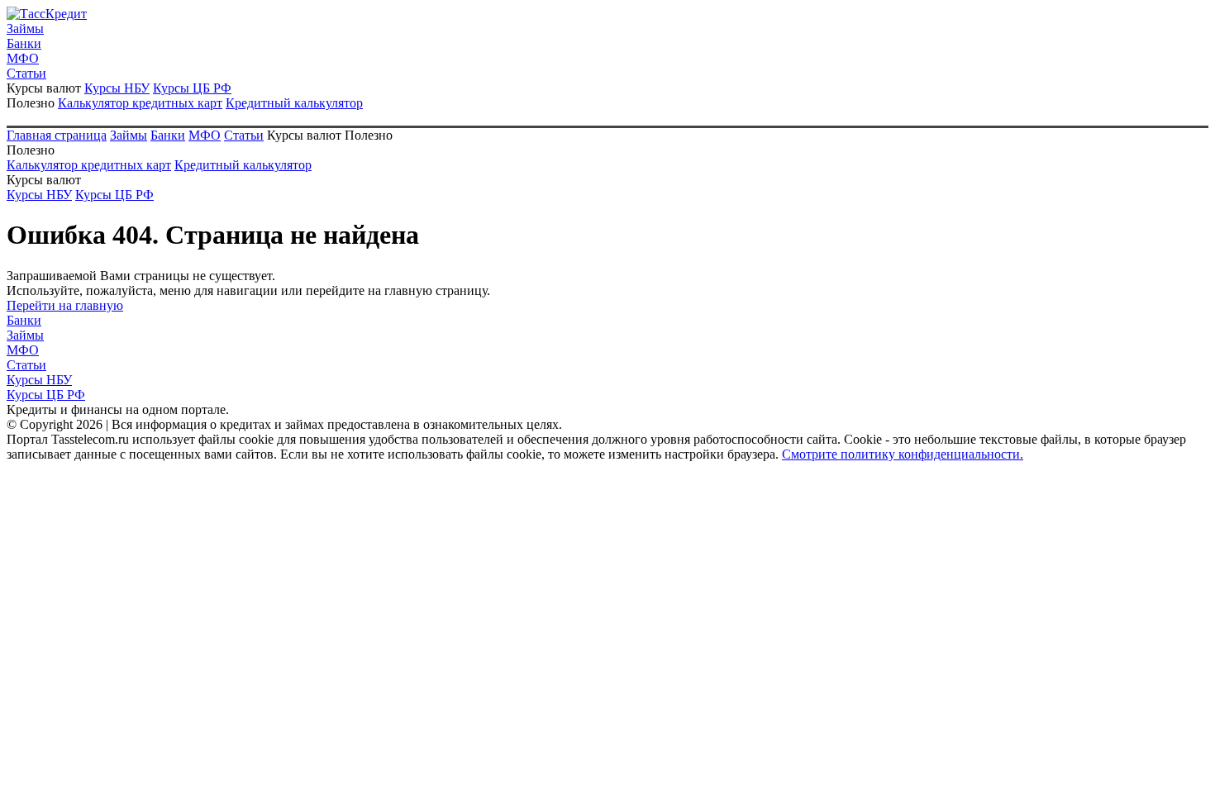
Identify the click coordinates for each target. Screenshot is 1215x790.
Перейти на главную (65, 305)
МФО (23, 58)
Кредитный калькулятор (294, 103)
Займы (25, 28)
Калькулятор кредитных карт (140, 103)
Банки (24, 43)
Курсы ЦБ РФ (192, 88)
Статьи (26, 73)
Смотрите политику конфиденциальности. (902, 454)
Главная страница (57, 135)
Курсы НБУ (117, 88)
